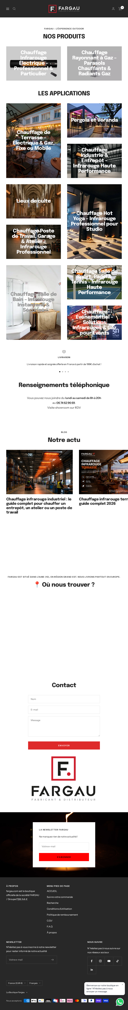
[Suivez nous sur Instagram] (100, 961)
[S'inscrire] (52, 960)
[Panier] (120, 8)
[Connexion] (113, 8)
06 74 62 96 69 (65, 403)
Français (33, 983)
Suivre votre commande (60, 896)
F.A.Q (50, 926)
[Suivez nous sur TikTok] (117, 961)
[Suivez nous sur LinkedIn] (91, 969)
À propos (52, 932)
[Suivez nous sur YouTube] (109, 961)
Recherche (52, 902)
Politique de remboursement (62, 914)
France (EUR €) (15, 983)
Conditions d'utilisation (59, 908)
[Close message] (122, 984)
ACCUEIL (52, 891)
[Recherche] (14, 8)
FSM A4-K (21, 899)
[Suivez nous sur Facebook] (91, 961)
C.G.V (49, 920)
